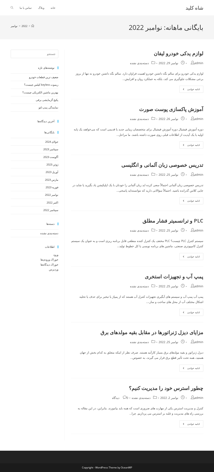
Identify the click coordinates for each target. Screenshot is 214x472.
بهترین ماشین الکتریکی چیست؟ (40, 92)
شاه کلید (194, 7)
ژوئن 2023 (52, 164)
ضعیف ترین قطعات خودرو (43, 77)
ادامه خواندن (190, 90)
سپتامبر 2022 (50, 210)
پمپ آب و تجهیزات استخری (174, 276)
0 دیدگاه (120, 398)
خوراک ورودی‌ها (49, 259)
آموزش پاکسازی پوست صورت (171, 109)
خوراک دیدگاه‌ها (49, 264)
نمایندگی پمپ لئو (48, 107)
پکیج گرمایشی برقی (47, 100)
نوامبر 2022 (51, 195)
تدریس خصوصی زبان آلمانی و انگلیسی (162, 164)
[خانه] (32, 26)
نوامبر (14, 26)
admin (198, 63)
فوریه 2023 (52, 187)
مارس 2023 (51, 180)
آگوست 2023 (50, 157)
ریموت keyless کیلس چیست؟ (41, 85)
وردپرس (53, 269)
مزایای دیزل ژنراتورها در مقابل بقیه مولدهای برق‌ (152, 332)
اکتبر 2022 (52, 202)
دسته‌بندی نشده (139, 63)
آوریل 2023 (52, 172)
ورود (55, 255)
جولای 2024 (51, 142)
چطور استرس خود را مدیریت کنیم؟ (166, 387)
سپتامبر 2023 (50, 149)
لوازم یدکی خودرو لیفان (178, 53)
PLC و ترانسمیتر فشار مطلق (173, 220)
